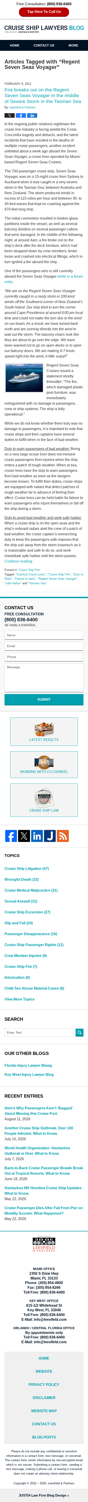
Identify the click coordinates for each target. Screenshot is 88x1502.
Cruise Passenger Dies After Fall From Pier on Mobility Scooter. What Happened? (44, 1210)
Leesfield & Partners (61, 1483)
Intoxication (17, 977)
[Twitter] (23, 836)
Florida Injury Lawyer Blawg (28, 1065)
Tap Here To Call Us (44, 12)
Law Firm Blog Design (42, 1495)
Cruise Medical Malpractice (31, 890)
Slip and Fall (19, 923)
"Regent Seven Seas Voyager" (57, 578)
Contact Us (44, 45)
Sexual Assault (21, 901)
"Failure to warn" (25, 578)
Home (14, 45)
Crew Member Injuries (26, 956)
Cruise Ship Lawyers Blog (44, 32)
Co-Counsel (44, 772)
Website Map (44, 1411)
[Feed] (62, 836)
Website (44, 1371)
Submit (44, 699)
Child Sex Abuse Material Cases (34, 988)
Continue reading (18, 561)
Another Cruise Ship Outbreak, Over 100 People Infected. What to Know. (39, 1130)
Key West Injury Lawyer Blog (29, 1074)
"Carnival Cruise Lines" (31, 574)
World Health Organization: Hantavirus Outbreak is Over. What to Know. (37, 1150)
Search (79, 1033)
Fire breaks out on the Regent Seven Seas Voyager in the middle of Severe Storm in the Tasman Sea (43, 95)
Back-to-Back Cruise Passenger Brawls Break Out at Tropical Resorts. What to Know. (44, 1170)
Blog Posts (44, 1437)
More (73, 45)
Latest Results (44, 740)
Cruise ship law (44, 811)
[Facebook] (11, 836)
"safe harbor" (13, 583)
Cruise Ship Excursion (27, 912)
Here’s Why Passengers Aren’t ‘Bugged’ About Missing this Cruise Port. (39, 1110)
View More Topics (20, 999)
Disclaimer (44, 1398)
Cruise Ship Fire (29, 570)
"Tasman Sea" (37, 583)
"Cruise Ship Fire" (59, 574)
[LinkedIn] (37, 836)
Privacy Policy (44, 1385)
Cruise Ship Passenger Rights (34, 945)
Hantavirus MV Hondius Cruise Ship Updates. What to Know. (43, 1190)
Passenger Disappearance (31, 934)
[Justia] (49, 836)
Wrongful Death (22, 879)
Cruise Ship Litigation (27, 869)
